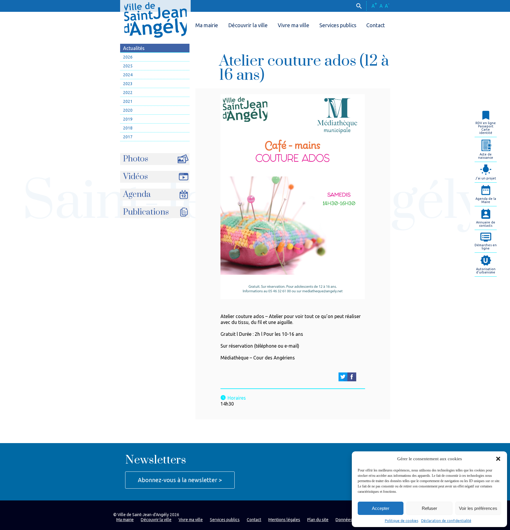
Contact (375, 25)
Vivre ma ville (293, 25)
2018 (128, 128)
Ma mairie (206, 25)
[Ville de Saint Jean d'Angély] (155, 19)
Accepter (380, 508)
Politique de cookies (401, 521)
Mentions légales (284, 519)
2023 (128, 84)
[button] (498, 459)
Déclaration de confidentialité (446, 521)
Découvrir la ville (248, 25)
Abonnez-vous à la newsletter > (180, 479)
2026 (128, 57)
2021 (128, 101)
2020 (128, 110)
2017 (128, 137)
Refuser (429, 508)
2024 (128, 75)
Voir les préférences (478, 508)
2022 (128, 92)
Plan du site (317, 519)
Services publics (337, 25)
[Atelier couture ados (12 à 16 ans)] (343, 376)
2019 (128, 119)
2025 (128, 66)
